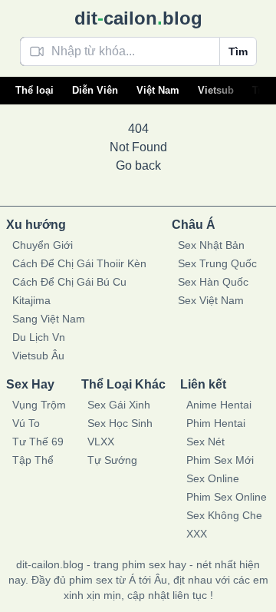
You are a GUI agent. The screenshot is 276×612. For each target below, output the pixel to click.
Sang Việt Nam (48, 319)
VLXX (100, 441)
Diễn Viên (95, 90)
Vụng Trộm (39, 405)
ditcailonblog (138, 18)
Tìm (238, 51)
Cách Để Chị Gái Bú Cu (69, 282)
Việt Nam (157, 90)
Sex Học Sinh (120, 423)
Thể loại (34, 90)
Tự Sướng (112, 460)
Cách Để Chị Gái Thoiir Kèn (79, 263)
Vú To (26, 423)
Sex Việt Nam (211, 300)
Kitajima (31, 300)
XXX (196, 534)
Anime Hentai (218, 405)
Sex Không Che (224, 515)
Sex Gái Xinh (118, 405)
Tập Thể (33, 460)
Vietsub (216, 90)
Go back (138, 165)
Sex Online (212, 478)
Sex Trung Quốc (217, 263)
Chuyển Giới (42, 245)
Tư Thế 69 (38, 441)
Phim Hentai (215, 423)
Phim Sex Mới (220, 460)
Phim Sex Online (226, 497)
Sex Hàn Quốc (213, 282)
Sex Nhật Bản (211, 245)
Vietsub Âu (38, 355)
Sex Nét (205, 441)
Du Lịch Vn (38, 337)
